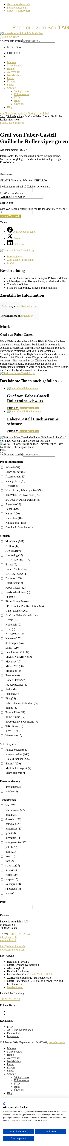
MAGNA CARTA (18, 656)
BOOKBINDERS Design (22, 499)
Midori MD (14, 666)
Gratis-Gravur (15, 987)
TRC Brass (14, 726)
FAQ (10, 1026)
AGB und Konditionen (20, 1029)
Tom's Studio (15, 716)
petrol (11, 847)
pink (10, 851)
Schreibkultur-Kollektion (21, 703)
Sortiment (18, 122)
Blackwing (14, 555)
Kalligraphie (15, 522)
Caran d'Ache (16, 569)
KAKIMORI (15, 633)
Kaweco (13, 638)
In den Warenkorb (10, 216)
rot (9, 860)
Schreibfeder (15, 772)
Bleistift (13, 763)
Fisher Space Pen (16, 601)
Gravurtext (6, 174)
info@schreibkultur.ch (12, 946)
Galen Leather (16, 610)
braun (11, 814)
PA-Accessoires (16, 684)
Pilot (10, 698)
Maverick (13, 661)
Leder (12, 508)
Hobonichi (13, 624)
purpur (11, 879)
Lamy (12, 647)
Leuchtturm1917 (17, 652)
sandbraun (13, 888)
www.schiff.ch (8, 940)
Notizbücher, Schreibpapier (23, 490)
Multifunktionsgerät (18, 768)
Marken (11, 1048)
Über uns (19, 1089)
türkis (11, 870)
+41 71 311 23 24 (20, 933)
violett (11, 874)
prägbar (11, 791)
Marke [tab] (10, 262)
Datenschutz (14, 1033)
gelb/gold (13, 823)
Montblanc (14, 541)
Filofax (11, 596)
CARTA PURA (16, 573)
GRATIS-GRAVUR (18, 10)
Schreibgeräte (14, 116)
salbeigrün (13, 883)
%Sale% (12, 467)
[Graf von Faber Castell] (17, 250)
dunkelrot (13, 819)
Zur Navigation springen (13, 113)
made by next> (57, 1042)
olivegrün (13, 837)
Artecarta (13, 550)
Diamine (13, 578)
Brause (11, 564)
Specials (11, 1073)
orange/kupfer (15, 842)
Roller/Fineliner (30, 306)
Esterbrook (14, 582)
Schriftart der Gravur (11, 193)
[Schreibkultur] (34, 30)
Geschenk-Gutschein (18, 4)
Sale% (10, 1070)
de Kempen (14, 643)
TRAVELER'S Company (22, 721)
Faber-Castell (15, 587)
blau (10, 805)
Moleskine (13, 670)
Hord (10, 629)
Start (2, 116)
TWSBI (12, 730)
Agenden (13, 504)
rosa (10, 856)
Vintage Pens (15, 481)
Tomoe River (15, 712)
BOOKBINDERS (18, 559)
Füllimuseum (21, 1080)
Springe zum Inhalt (38, 113)
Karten (12, 513)
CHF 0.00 (14, 53)
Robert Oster (15, 679)
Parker (10, 689)
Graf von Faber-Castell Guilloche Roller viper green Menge (33, 208)
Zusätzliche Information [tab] (20, 259)
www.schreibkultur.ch (12, 949)
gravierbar (27, 315)
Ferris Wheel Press (17, 592)
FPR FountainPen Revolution (24, 606)
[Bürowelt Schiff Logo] (21, 33)
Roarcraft (12, 675)
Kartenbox (13, 518)
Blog (17, 1086)
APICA (12, 545)
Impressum (13, 1036)
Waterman (13, 735)
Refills (12, 485)
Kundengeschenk (17, 7)
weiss (10, 893)
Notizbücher (14, 1061)
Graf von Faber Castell (21, 615)
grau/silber (13, 828)
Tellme (11, 707)
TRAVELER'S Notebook (22, 494)
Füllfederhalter (16, 749)
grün (10, 833)
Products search (13, 40)
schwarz (12, 865)
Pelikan (12, 693)
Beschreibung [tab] (14, 256)
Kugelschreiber (17, 754)
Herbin (11, 619)
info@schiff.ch (8, 937)
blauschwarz (15, 810)
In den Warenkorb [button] (29, 408)
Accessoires (15, 476)
